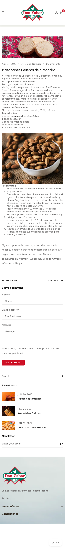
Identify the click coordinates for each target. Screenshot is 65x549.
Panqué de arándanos (29, 413)
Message (7, 324)
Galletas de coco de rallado (32, 427)
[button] (61, 12)
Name (6, 294)
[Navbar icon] (3, 12)
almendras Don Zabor (26, 116)
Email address (10, 309)
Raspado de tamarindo (29, 398)
